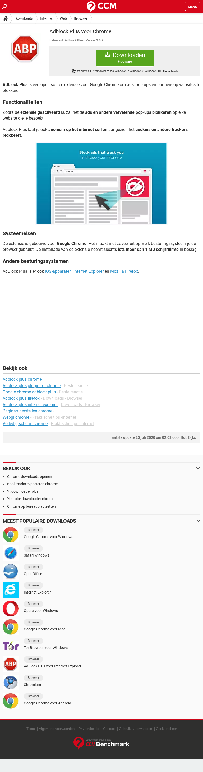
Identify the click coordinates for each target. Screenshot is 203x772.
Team (30, 729)
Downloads (24, 18)
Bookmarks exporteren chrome (32, 484)
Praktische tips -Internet (54, 417)
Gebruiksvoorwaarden (135, 729)
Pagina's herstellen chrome (27, 410)
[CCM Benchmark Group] (101, 743)
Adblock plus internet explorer (30, 404)
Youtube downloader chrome (30, 499)
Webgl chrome (16, 417)
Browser (80, 18)
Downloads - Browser (62, 398)
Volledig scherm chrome (25, 423)
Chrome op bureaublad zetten (31, 506)
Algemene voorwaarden (57, 729)
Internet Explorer (88, 271)
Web (63, 18)
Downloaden (128, 57)
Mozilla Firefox (124, 271)
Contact (109, 729)
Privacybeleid (89, 729)
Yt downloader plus (23, 491)
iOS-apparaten (58, 271)
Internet (46, 18)
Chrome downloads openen (29, 476)
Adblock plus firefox (21, 398)
